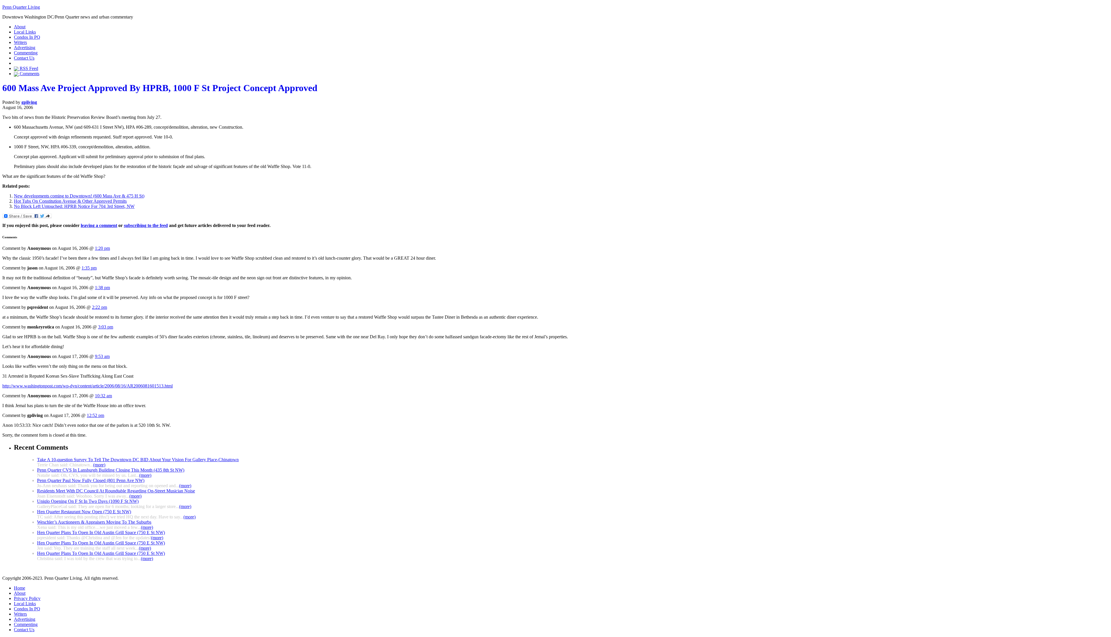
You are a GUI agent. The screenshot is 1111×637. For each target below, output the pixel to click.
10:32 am (103, 395)
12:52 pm (95, 415)
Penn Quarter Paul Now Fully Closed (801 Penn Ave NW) (90, 480)
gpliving (29, 102)
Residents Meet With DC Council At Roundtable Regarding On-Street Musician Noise (116, 490)
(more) (99, 464)
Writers (20, 42)
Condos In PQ (27, 37)
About (19, 26)
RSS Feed (28, 68)
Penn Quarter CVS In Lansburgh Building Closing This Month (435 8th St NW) (110, 470)
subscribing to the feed (146, 225)
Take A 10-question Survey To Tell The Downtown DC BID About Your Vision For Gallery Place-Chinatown (138, 459)
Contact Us (24, 58)
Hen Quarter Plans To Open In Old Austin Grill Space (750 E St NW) (101, 532)
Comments (29, 73)
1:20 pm (102, 248)
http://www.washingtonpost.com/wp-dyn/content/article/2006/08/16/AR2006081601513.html (87, 385)
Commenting (26, 52)
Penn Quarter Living (21, 7)
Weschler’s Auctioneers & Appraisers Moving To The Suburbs (94, 522)
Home (19, 588)
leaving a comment (99, 225)
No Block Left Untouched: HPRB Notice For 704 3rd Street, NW (74, 206)
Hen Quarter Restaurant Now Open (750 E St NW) (84, 511)
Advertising (24, 47)
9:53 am (102, 356)
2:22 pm (99, 307)
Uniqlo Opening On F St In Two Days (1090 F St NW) (88, 501)
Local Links (25, 31)
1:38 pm (102, 287)
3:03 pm (105, 326)
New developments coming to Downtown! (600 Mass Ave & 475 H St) (79, 195)
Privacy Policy (27, 598)
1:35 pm (89, 267)
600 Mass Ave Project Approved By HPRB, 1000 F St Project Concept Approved (159, 88)
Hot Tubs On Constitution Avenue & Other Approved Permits (70, 201)
